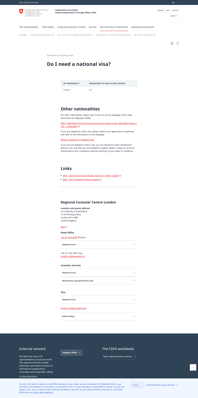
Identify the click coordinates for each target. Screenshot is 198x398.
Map (63, 226)
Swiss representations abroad (117, 356)
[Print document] (172, 43)
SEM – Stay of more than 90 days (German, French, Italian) (91, 175)
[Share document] (177, 43)
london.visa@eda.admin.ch (73, 308)
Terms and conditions (43, 392)
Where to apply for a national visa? (77, 139)
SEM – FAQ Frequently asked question (81, 179)
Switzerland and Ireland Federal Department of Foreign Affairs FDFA (75, 11)
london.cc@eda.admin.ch (73, 256)
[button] (29, 27)
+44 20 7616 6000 (69, 237)
